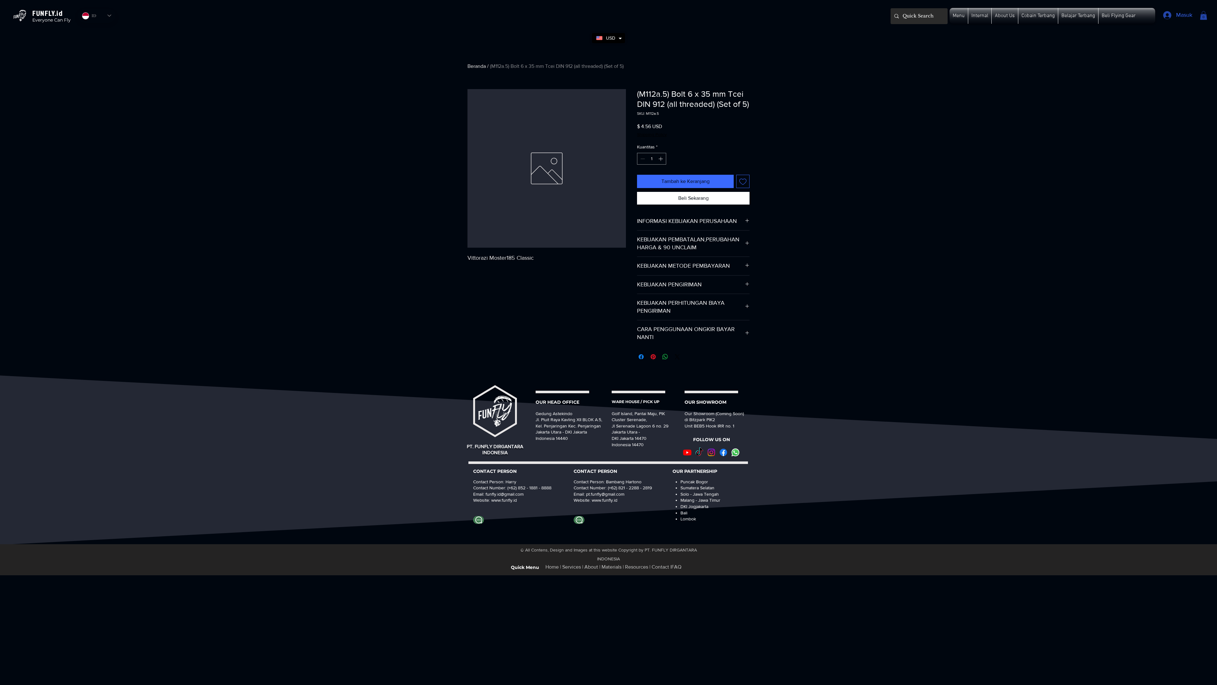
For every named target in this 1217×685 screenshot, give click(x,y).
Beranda (476, 66)
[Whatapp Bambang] (579, 520)
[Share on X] (677, 357)
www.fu (498, 500)
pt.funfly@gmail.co (603, 494)
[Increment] (661, 158)
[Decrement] (642, 158)
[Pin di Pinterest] (653, 357)
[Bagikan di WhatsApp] (665, 357)
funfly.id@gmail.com (505, 494)
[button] (959, 16)
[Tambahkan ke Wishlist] (743, 181)
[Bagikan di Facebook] (641, 357)
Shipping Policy (652, 134)
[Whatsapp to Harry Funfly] (478, 520)
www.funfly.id (604, 500)
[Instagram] (711, 452)
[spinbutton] (651, 158)
